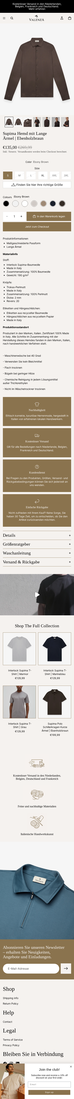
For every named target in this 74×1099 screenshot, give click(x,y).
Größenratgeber (16, 544)
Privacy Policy (11, 1045)
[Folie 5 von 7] (46, 122)
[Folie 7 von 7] (65, 122)
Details (9, 535)
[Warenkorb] (70, 18)
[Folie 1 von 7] (9, 122)
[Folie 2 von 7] (18, 122)
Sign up (49, 1092)
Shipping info (10, 998)
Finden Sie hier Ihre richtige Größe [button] (39, 184)
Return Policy (10, 1003)
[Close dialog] (71, 1067)
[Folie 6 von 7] (56, 122)
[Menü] (4, 18)
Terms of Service (13, 1039)
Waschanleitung (17, 553)
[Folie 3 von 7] (28, 122)
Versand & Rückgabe (21, 562)
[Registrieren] (66, 968)
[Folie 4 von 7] (37, 122)
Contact (7, 1021)
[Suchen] (12, 18)
